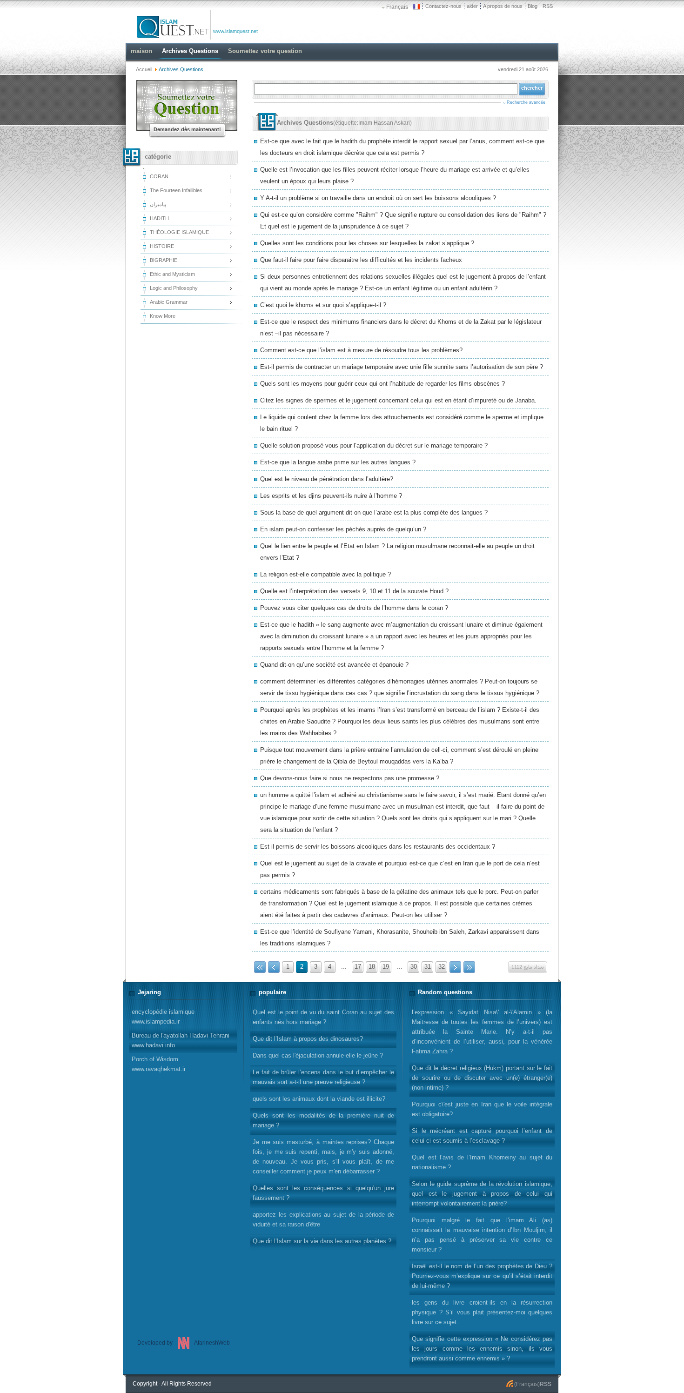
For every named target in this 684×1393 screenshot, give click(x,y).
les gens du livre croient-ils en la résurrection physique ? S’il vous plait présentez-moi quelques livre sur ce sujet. (482, 1312)
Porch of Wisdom (159, 1064)
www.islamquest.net (235, 31)
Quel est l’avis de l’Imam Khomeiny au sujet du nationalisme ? (482, 1162)
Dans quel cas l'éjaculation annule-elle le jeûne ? (318, 1055)
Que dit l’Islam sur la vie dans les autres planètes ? (322, 1241)
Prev (274, 967)
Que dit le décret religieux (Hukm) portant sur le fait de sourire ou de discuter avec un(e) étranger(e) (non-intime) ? (482, 1078)
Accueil (144, 69)
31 (427, 966)
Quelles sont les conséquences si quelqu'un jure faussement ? (323, 1193)
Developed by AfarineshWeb (183, 1342)
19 (385, 966)
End (469, 967)
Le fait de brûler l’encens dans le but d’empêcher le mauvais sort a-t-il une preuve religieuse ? (323, 1077)
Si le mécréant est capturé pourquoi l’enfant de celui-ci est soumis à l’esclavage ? (482, 1135)
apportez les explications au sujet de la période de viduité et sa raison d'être (323, 1219)
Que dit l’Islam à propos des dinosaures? (308, 1038)
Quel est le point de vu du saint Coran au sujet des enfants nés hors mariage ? (323, 1017)
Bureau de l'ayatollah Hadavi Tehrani (180, 1040)
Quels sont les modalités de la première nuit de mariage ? (323, 1120)
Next (455, 967)
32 (441, 966)
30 (413, 966)
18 (372, 966)
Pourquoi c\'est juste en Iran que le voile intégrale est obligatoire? (482, 1109)
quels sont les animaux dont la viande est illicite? (319, 1098)
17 (358, 966)
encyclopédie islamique (163, 1016)
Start (260, 967)
